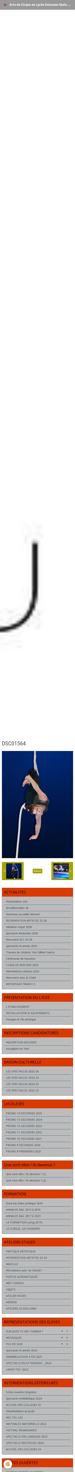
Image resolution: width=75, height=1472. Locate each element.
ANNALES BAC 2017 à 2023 (23, 1216)
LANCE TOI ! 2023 (17, 1369)
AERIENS (11, 1302)
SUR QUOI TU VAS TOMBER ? (37, 1331)
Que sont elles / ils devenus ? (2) (26, 1180)
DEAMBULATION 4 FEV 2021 (24, 1357)
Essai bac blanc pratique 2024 (24, 1203)
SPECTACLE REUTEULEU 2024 (25, 1443)
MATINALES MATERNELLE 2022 (26, 1424)
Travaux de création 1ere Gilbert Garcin (30, 952)
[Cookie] (7, 1464)
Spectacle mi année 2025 (21, 946)
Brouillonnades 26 (17, 908)
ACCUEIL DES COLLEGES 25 (23, 1405)
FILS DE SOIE (37, 1344)
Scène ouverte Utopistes (21, 1392)
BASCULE (12, 1264)
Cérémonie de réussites (20, 958)
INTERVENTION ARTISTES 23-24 (26, 1257)
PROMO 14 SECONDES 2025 (24, 1113)
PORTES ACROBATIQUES (22, 1277)
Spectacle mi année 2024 (21, 1350)
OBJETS (11, 1289)
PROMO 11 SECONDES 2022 (24, 1132)
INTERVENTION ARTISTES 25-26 (26, 920)
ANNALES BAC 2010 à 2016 (23, 1209)
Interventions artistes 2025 (22, 971)
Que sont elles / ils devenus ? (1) (26, 1174)
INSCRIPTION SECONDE (21, 1042)
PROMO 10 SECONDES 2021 (24, 1138)
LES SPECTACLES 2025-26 (22, 1071)
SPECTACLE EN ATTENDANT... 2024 (28, 1363)
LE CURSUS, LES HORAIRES (23, 1228)
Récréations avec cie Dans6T (24, 1270)
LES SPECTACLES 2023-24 (22, 1077)
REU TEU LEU (14, 1417)
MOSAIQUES (37, 1337)
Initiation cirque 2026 (19, 927)
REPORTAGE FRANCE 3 (20, 984)
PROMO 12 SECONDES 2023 (24, 1126)
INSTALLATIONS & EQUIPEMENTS (28, 1013)
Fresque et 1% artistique (21, 1019)
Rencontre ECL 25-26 (19, 939)
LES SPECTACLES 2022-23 (22, 1090)
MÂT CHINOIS (15, 1283)
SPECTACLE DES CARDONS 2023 (27, 1436)
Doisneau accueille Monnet (23, 914)
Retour (37, 871)
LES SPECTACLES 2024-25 (22, 1084)
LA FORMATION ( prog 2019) (24, 1222)
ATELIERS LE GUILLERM (21, 1308)
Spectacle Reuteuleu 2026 (22, 933)
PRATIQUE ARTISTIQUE (21, 1251)
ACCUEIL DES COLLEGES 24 (23, 1449)
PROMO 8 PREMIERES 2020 (23, 1151)
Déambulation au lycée (20, 1411)
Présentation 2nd (16, 901)
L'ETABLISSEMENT (18, 1007)
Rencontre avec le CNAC (21, 977)
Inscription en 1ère (17, 1048)
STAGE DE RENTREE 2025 (22, 965)
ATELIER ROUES (16, 1296)
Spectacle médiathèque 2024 (24, 1398)
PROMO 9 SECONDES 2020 (23, 1145)
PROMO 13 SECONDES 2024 (24, 1119)
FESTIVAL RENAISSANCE (21, 1430)
